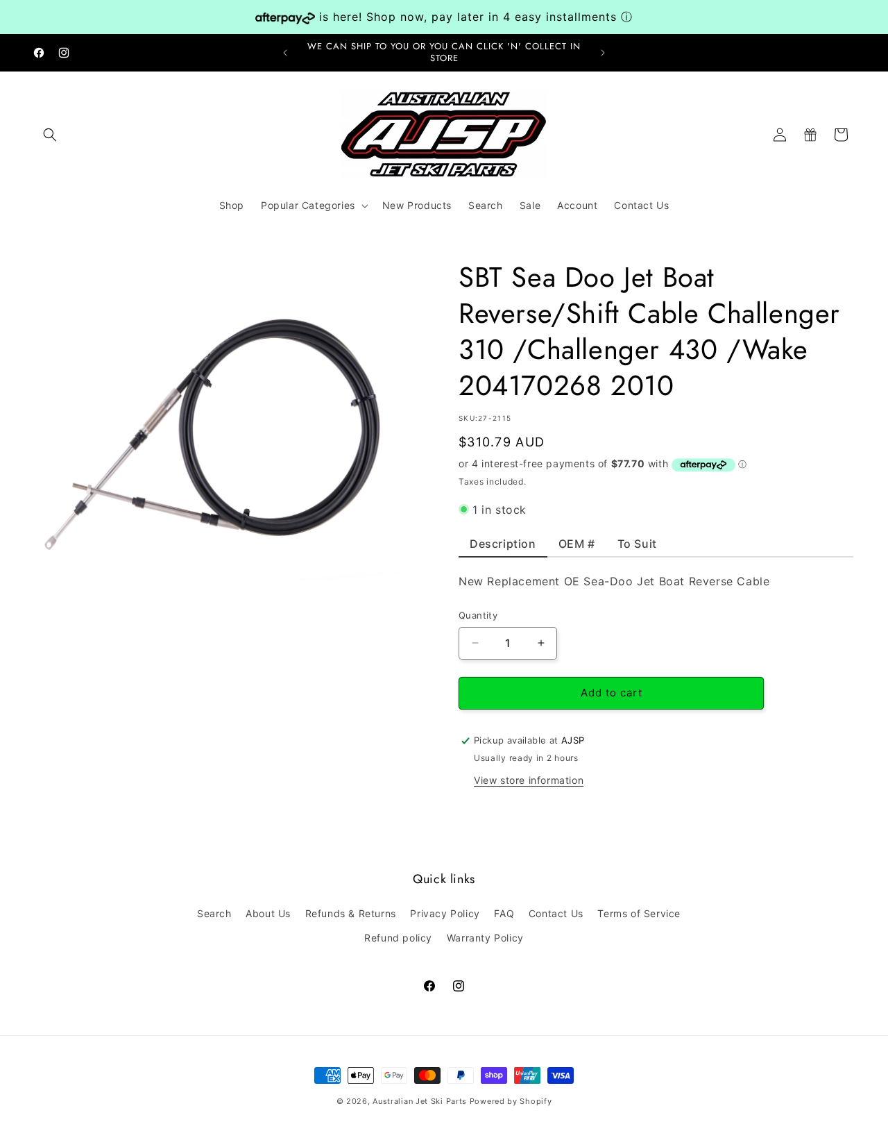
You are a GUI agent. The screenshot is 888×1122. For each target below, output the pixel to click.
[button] (50, 134)
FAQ (504, 913)
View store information (528, 780)
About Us (268, 913)
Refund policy (398, 938)
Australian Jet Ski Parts (420, 1101)
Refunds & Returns (350, 913)
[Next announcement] (603, 53)
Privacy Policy (444, 913)
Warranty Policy (485, 938)
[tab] (503, 547)
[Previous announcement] (285, 53)
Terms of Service (639, 913)
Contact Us (556, 913)
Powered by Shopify (511, 1101)
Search (214, 913)
